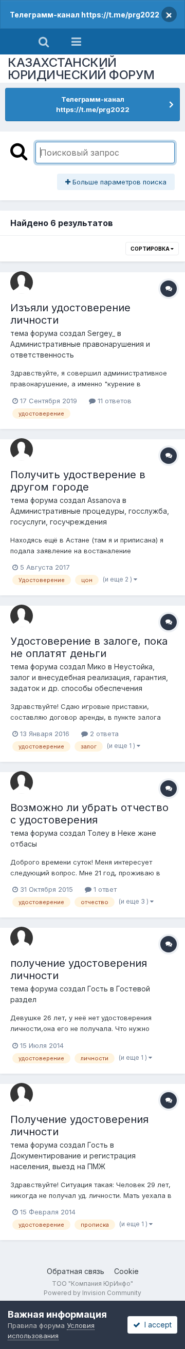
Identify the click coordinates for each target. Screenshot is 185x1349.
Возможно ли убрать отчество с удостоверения (89, 813)
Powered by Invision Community (92, 1293)
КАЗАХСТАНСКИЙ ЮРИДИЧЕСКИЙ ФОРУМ (81, 68)
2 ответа (103, 733)
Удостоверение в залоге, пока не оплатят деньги (89, 647)
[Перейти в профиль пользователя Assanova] (21, 449)
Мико (96, 666)
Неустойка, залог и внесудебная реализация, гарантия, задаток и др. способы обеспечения (89, 677)
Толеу (98, 833)
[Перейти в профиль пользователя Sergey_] (21, 282)
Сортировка (151, 249)
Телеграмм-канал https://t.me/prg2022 (84, 14)
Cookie (126, 1271)
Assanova (103, 500)
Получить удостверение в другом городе (77, 481)
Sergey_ (101, 333)
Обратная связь (75, 1271)
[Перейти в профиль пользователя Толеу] (21, 782)
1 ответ (104, 889)
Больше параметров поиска (118, 182)
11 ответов (114, 401)
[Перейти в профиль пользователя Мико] (21, 616)
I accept (156, 1324)
